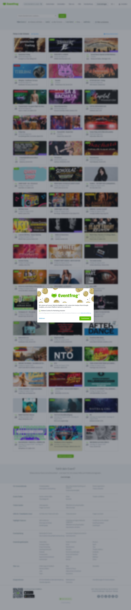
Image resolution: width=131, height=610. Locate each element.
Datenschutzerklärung (86, 313)
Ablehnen (42, 318)
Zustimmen (85, 318)
